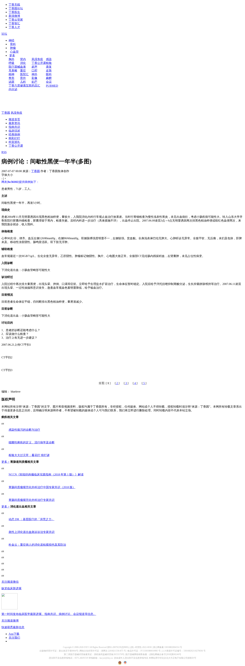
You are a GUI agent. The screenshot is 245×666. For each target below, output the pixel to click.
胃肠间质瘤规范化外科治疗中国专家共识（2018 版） (42, 487)
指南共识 (14, 126)
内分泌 (13, 89)
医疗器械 (14, 66)
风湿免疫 (37, 59)
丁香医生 (14, 12)
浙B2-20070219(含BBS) (118, 647)
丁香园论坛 (16, 8)
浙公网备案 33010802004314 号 (167, 647)
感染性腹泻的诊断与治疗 (24, 429)
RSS (4, 152)
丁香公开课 (39, 62)
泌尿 (11, 81)
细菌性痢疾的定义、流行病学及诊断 (32, 442)
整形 (11, 78)
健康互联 (26, 85)
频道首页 (14, 119)
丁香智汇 (14, 23)
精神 (11, 74)
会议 (49, 81)
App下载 (14, 633)
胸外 (11, 59)
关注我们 (14, 637)
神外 (34, 74)
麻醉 (49, 78)
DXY (86, 647)
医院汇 (24, 74)
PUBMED (52, 85)
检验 (49, 62)
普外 (23, 78)
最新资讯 (14, 123)
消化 (23, 62)
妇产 (34, 81)
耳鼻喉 (13, 70)
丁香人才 (14, 27)
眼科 (49, 74)
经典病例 (14, 134)
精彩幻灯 (14, 138)
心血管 (14, 51)
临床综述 (14, 130)
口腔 (34, 70)
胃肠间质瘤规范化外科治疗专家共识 (32, 499)
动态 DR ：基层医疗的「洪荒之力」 (31, 519)
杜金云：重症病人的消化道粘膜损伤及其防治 (37, 544)
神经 (11, 40)
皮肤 (49, 70)
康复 (49, 66)
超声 (34, 66)
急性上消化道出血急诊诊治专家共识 (32, 531)
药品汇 (36, 85)
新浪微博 (14, 15)
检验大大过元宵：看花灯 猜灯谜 (29, 455)
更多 (12, 55)
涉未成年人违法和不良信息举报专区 (131, 658)
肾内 (23, 59)
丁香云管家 (16, 19)
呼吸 (11, 62)
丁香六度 (14, 85)
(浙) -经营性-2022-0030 (141, 647)
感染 (49, 59)
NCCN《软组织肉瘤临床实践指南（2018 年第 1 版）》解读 (46, 474)
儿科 (23, 81)
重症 (23, 70)
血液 (23, 66)
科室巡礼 (14, 141)
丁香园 (5, 112)
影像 (34, 78)
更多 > (5, 461)
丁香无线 (14, 4)
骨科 (13, 44)
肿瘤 (13, 47)
